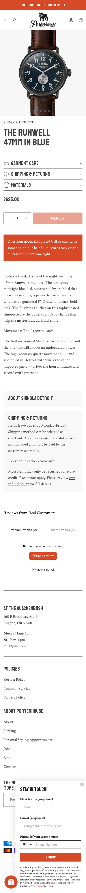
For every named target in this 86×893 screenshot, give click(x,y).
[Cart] (81, 20)
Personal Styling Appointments (28, 739)
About (8, 721)
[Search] (14, 20)
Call (54, 241)
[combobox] (27, 845)
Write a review (43, 556)
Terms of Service (17, 688)
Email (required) (32, 818)
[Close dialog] (82, 784)
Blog (7, 757)
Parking (10, 730)
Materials (21, 185)
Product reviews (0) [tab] (23, 530)
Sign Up (51, 857)
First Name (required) (36, 799)
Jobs (7, 748)
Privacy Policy (14, 697)
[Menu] (5, 20)
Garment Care (25, 163)
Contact (10, 766)
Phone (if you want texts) (39, 836)
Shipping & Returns (30, 174)
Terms (49, 885)
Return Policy (14, 679)
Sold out (57, 218)
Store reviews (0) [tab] (63, 530)
